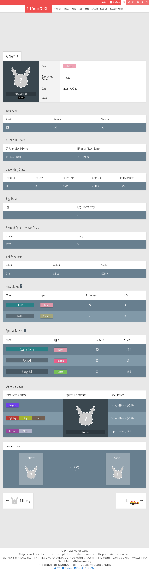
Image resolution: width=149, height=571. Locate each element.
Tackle (20, 316)
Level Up (103, 8)
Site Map (91, 568)
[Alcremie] (118, 480)
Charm (20, 305)
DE (129, 2)
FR (138, 2)
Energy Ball (27, 371)
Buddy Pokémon (116, 8)
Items (87, 8)
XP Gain (95, 8)
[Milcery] (31, 480)
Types (73, 8)
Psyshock (27, 360)
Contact (79, 568)
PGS (58, 568)
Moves (66, 8)
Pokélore (68, 568)
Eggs (80, 8)
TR (147, 2)
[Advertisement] (74, 32)
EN (124, 2)
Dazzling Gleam (27, 349)
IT (142, 2)
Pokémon (57, 8)
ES (133, 2)
